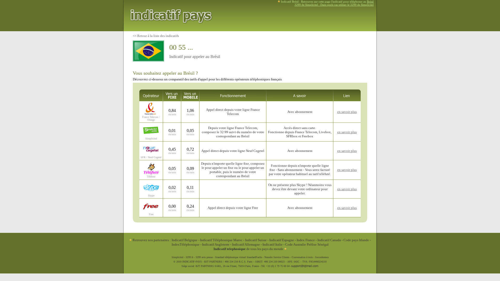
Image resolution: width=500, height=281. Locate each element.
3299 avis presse (204, 257)
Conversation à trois (302, 257)
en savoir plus (347, 112)
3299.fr (189, 257)
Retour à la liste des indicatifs (158, 36)
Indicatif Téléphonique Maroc (221, 240)
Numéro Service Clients (276, 257)
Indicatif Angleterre (215, 244)
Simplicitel (177, 257)
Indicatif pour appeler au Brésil (194, 56)
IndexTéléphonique (186, 244)
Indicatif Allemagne (246, 244)
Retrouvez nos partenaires (150, 240)
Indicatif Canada (329, 240)
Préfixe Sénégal (318, 244)
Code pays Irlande (356, 240)
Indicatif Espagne (281, 240)
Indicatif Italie (272, 244)
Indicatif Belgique (184, 240)
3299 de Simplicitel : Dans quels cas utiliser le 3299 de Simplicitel (334, 4)
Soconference (322, 257)
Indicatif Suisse (256, 240)
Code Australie (295, 244)
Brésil (370, 1)
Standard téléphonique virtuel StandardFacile (238, 257)
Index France (306, 240)
